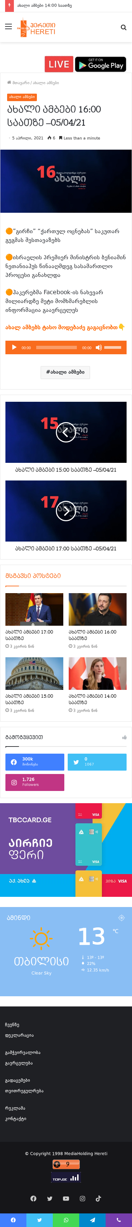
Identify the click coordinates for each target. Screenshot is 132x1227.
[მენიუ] (8, 29)
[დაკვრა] (14, 347)
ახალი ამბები (46, 83)
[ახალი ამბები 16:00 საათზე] (98, 609)
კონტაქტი (15, 1119)
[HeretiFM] (42, 27)
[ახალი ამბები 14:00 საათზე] (98, 673)
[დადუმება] (98, 347)
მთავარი (20, 83)
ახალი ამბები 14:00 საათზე (44, 6)
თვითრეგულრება (24, 1091)
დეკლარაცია (19, 1035)
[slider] (113, 347)
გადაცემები (17, 1080)
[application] (66, 347)
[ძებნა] (123, 29)
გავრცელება (19, 1063)
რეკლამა (15, 1108)
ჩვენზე (12, 1025)
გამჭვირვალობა (23, 1053)
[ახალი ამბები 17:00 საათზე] (34, 609)
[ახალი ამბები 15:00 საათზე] (34, 673)
